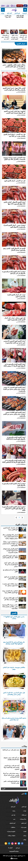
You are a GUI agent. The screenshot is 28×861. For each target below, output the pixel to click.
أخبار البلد (9, 13)
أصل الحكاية (12, 823)
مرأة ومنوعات (23, 819)
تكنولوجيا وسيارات (11, 831)
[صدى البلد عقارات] (8, 6)
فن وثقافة (24, 815)
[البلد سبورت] (19, 6)
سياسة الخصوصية (14, 851)
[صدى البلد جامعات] (13, 6)
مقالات (24, 839)
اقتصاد (24, 831)
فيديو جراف (23, 827)
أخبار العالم (23, 823)
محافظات (13, 827)
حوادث (24, 810)
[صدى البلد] (14, 10)
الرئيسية (24, 13)
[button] (25, 32)
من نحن (18, 847)
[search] (3, 10)
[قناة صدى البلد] (25, 6)
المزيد (3, 788)
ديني (14, 819)
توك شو (13, 815)
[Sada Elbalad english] (3, 6)
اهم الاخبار (17, 13)
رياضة (14, 810)
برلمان (24, 835)
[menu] (25, 10)
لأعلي (23, 794)
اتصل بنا (10, 847)
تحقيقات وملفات (11, 835)
